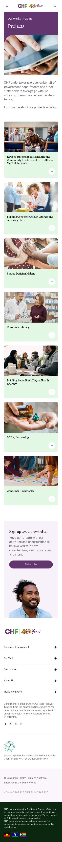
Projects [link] (27, 18)
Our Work (14, 18)
